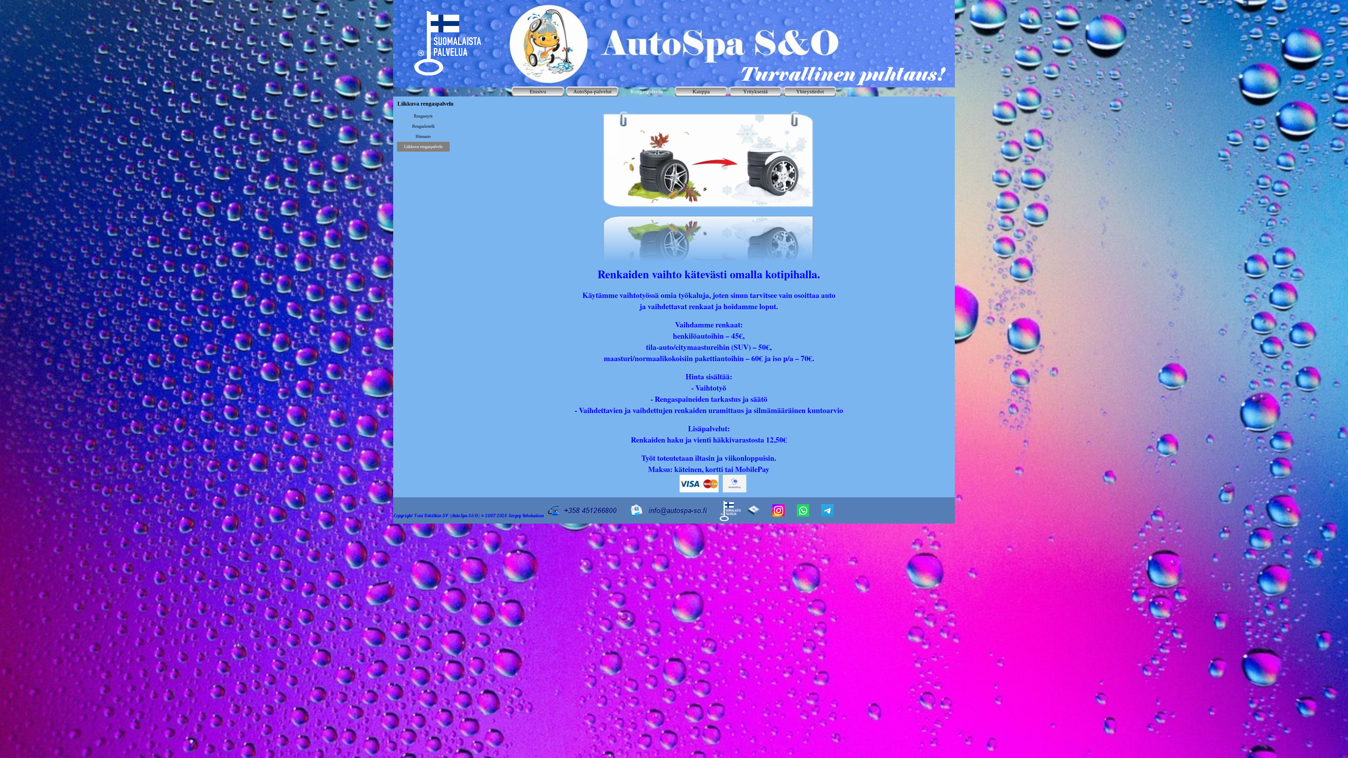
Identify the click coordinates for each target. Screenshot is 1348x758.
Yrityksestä (755, 91)
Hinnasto (423, 136)
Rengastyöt (423, 116)
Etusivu (538, 91)
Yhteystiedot (810, 91)
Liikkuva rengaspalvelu (423, 146)
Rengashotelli (423, 126)
